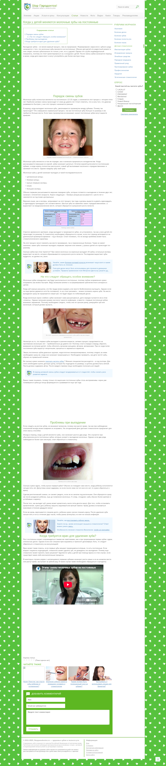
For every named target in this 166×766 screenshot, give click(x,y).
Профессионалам (121, 70)
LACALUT (121, 90)
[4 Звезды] (31, 660)
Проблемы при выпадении (36, 39)
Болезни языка (120, 43)
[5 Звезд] (34, 660)
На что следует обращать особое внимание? (46, 37)
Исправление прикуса (123, 53)
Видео (100, 16)
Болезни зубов (120, 36)
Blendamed (122, 96)
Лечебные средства (122, 56)
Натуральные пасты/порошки (129, 104)
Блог (87, 743)
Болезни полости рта (122, 39)
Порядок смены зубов (34, 34)
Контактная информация (95, 748)
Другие (120, 106)
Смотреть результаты (129, 114)
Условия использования (94, 752)
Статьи (75, 16)
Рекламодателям (130, 16)
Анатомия (118, 29)
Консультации (63, 16)
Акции (36, 16)
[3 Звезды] (29, 660)
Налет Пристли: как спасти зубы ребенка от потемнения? (33, 684)
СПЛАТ (120, 92)
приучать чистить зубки (54, 361)
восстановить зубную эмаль (78, 520)
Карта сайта (90, 755)
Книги (108, 16)
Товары (116, 16)
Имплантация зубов (122, 49)
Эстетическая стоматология (125, 77)
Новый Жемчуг (123, 101)
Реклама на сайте (92, 750)
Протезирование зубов (123, 67)
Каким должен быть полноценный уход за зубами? (79, 684)
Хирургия (118, 74)
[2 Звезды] (27, 660)
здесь (70, 526)
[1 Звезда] (24, 660)
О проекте (89, 745)
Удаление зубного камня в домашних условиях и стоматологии (56, 684)
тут (107, 271)
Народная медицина (122, 60)
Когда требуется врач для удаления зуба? (42, 41)
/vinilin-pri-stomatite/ (102, 530)
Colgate (121, 99)
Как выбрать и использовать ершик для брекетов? (101, 684)
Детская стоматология (123, 46)
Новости (84, 16)
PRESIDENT (122, 94)
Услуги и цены (48, 16)
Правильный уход (121, 63)
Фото (92, 16)
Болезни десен (120, 32)
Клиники (27, 16)
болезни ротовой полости (75, 262)
